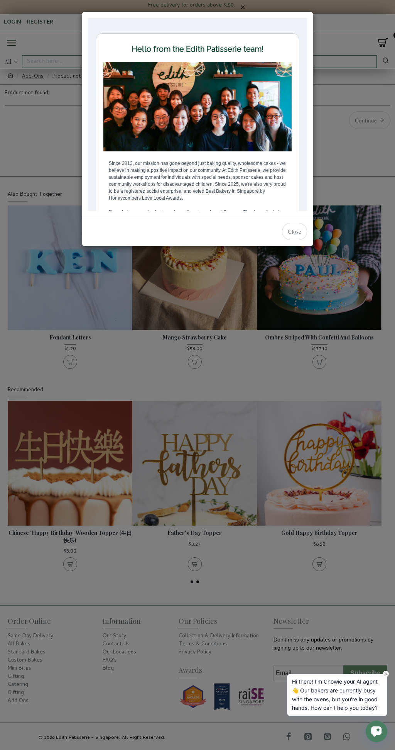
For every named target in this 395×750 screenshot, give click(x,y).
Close (294, 231)
